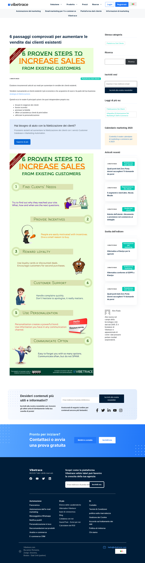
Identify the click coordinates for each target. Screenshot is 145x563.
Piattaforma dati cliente (91, 11)
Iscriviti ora (107, 440)
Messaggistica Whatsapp (40, 516)
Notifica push (35, 520)
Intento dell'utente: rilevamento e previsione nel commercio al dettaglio (120, 217)
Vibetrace (72, 16)
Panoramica (34, 505)
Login (109, 4)
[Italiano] (132, 4)
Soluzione (54, 4)
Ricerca (131, 62)
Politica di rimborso (97, 528)
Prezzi (85, 4)
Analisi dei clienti (128, 209)
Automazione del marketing (28, 11)
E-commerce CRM (37, 536)
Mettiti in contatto (85, 440)
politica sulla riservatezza (100, 513)
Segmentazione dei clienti (128, 188)
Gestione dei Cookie (98, 517)
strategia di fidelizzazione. (20, 94)
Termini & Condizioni (98, 509)
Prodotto (71, 4)
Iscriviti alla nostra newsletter (121, 90)
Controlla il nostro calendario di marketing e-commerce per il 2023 (120, 139)
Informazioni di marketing (117, 11)
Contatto (93, 505)
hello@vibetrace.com (117, 547)
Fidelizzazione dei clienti (116, 109)
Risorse (95, 4)
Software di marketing (128, 267)
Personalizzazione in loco (40, 524)
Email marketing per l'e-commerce (60, 11)
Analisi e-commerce (38, 532)
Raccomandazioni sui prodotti (42, 528)
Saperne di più (22, 142)
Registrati (122, 4)
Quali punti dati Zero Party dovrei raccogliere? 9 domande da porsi (120, 171)
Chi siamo (93, 532)
